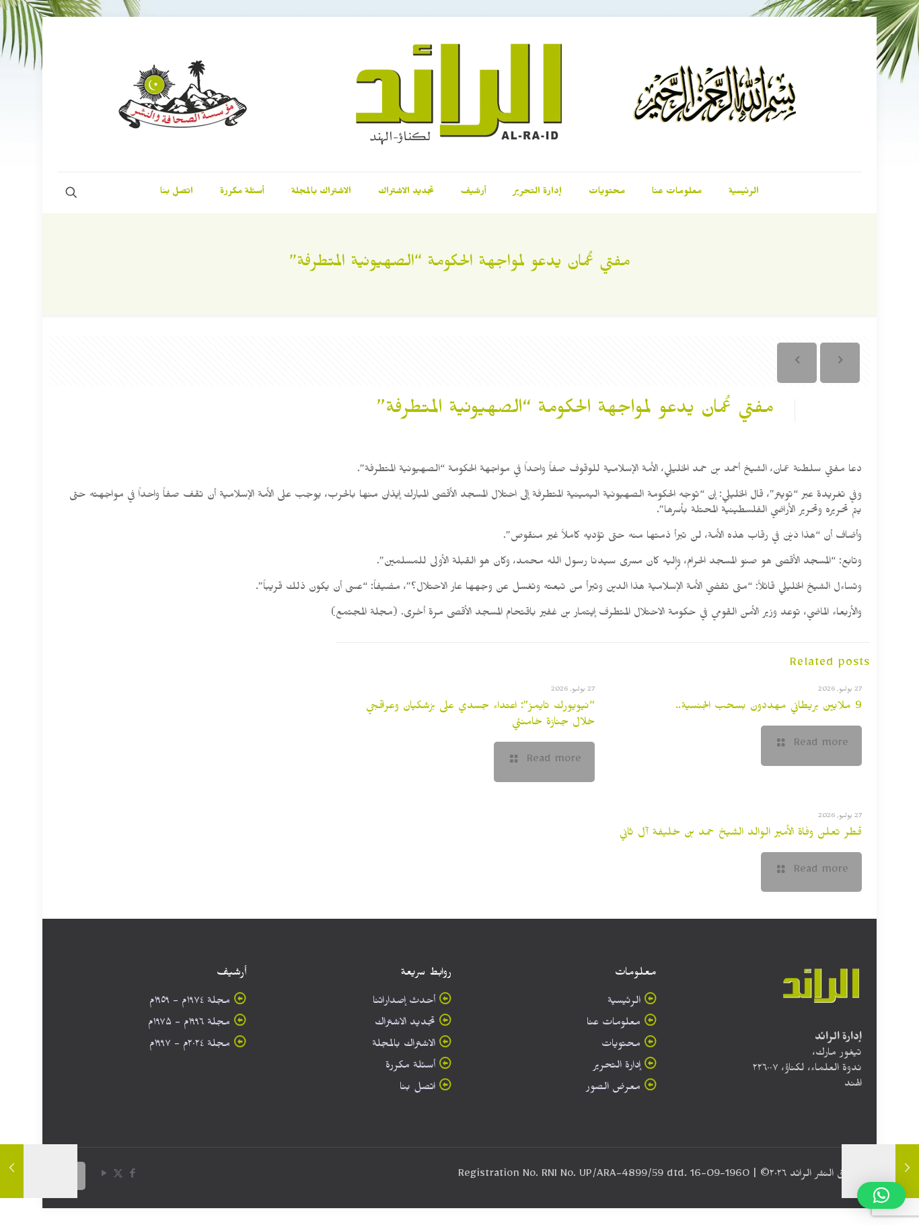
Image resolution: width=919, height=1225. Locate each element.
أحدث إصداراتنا (404, 1002)
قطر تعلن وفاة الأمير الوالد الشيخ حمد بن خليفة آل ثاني (741, 834)
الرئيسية (624, 1002)
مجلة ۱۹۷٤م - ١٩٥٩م (189, 1002)
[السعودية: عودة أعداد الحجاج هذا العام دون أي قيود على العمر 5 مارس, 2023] (907, 1171)
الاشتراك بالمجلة (403, 1045)
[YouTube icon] (104, 1176)
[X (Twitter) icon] (118, 1176)
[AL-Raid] (459, 94)
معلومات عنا (613, 1024)
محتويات (620, 1045)
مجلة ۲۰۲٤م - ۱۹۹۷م (189, 1045)
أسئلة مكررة (410, 1067)
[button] (881, 1195)
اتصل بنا (417, 1088)
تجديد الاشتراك (405, 1024)
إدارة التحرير (616, 1067)
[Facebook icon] (132, 1176)
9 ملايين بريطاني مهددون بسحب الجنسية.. (768, 707)
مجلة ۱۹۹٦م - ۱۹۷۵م (189, 1024)
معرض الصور (613, 1088)
